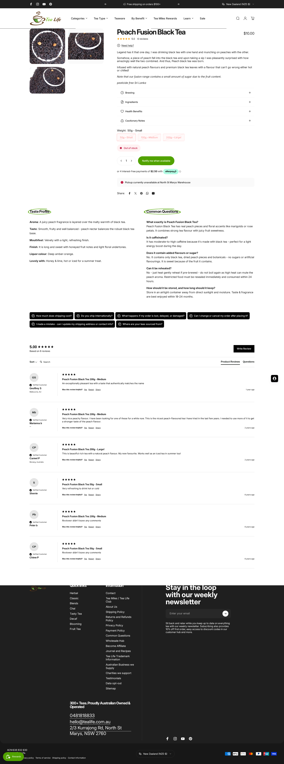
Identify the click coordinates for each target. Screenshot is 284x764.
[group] (142, 387)
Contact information (77, 758)
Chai (72, 608)
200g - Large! (173, 137)
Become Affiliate (116, 645)
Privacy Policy (114, 625)
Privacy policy (27, 758)
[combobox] (238, 4)
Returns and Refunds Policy (118, 618)
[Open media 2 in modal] (86, 46)
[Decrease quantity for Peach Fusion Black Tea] (120, 160)
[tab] (230, 362)
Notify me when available (156, 160)
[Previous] (105, 4)
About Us (111, 606)
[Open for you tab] (274, 378)
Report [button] (91, 428)
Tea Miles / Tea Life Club (117, 600)
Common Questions (118, 635)
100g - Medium (149, 137)
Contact (111, 593)
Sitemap (111, 688)
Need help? (127, 45)
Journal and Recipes (118, 651)
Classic (74, 598)
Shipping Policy (115, 611)
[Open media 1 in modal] (47, 46)
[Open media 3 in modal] (47, 80)
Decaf (73, 618)
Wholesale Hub (115, 640)
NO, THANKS (29, 408)
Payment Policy (115, 630)
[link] (82, 715)
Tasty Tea (76, 613)
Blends (74, 603)
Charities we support (118, 673)
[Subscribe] (225, 614)
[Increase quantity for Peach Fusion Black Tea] (132, 160)
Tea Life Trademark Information (118, 658)
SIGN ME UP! (29, 398)
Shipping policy (59, 758)
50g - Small (126, 137)
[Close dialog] (110, 346)
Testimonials (113, 678)
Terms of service (43, 758)
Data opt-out (114, 683)
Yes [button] (85, 428)
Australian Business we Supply (120, 666)
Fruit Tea (75, 628)
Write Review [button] (244, 348)
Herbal (74, 593)
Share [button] (98, 428)
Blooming (76, 623)
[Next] (178, 4)
